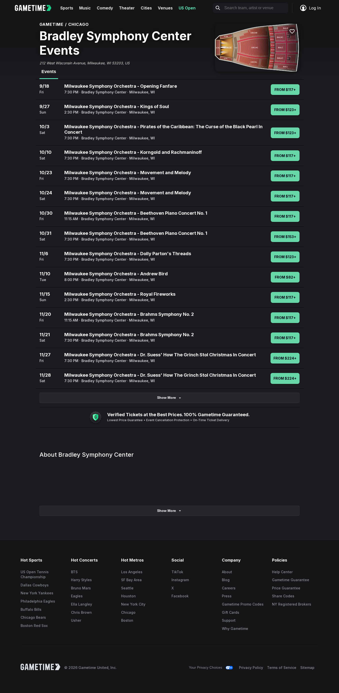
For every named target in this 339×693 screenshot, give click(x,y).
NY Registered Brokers (291, 604)
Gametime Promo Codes (243, 604)
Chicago (128, 612)
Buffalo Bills (31, 609)
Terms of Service (281, 667)
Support (229, 620)
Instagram (180, 580)
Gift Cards (230, 612)
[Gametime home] (36, 8)
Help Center (282, 572)
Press (227, 596)
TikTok (177, 572)
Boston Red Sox (34, 625)
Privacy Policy (251, 667)
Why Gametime (235, 628)
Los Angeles (131, 572)
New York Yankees (37, 593)
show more (166, 511)
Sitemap (307, 667)
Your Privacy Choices (205, 667)
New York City (133, 604)
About (227, 572)
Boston (127, 620)
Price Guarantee (286, 588)
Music (85, 7)
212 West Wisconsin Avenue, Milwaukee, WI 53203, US (84, 63)
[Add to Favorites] (292, 31)
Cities (146, 7)
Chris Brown (81, 612)
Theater (127, 7)
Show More (166, 398)
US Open (187, 7)
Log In (315, 7)
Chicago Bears (33, 617)
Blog (226, 580)
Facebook (180, 596)
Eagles (77, 596)
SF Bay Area (131, 580)
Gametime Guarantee (290, 580)
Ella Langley (81, 604)
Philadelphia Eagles (38, 601)
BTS (74, 572)
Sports (66, 7)
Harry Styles (81, 580)
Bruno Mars (81, 588)
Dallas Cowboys (35, 585)
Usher (76, 620)
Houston (128, 596)
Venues (165, 7)
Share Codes (283, 596)
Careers (229, 588)
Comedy (105, 7)
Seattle (127, 588)
